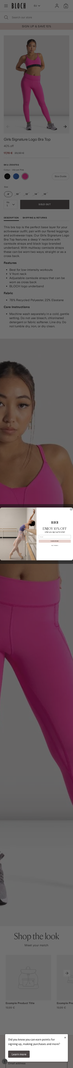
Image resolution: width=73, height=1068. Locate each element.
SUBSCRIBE (55, 541)
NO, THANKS (54, 545)
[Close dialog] (71, 509)
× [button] (65, 1037)
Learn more (19, 1054)
